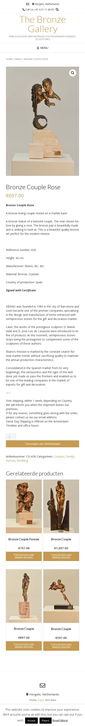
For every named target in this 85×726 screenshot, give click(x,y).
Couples (59, 456)
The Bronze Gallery (42, 23)
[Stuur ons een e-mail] (27, 4)
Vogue (41, 699)
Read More (60, 720)
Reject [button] (45, 720)
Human (10, 460)
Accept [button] (31, 720)
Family (18, 59)
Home (9, 59)
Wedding (22, 460)
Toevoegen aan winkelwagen (42, 443)
